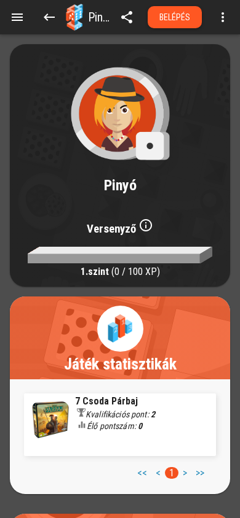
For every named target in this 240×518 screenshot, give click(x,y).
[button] (74, 17)
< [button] (158, 473)
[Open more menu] (222, 17)
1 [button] (171, 473)
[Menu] (17, 17)
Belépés (175, 17)
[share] (126, 17)
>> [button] (200, 473)
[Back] (49, 17)
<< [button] (142, 473)
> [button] (185, 473)
